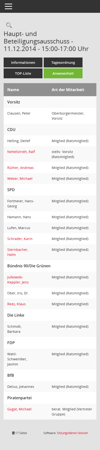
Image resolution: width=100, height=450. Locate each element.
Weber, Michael (20, 178)
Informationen (23, 62)
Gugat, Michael (19, 409)
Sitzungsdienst (72, 433)
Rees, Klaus (16, 304)
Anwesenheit (63, 73)
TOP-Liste (23, 73)
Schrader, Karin (20, 238)
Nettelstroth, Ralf (21, 151)
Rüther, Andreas (20, 167)
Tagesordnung (63, 62)
